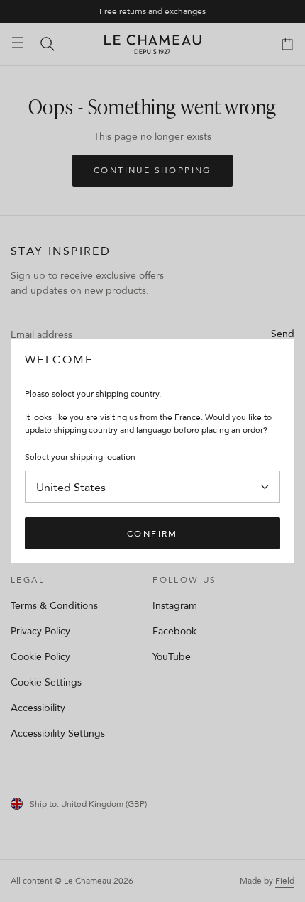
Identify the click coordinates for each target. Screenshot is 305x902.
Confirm (152, 533)
